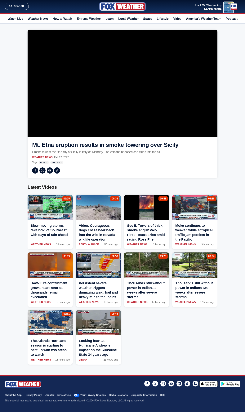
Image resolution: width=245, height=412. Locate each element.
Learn (109, 18)
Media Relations (118, 395)
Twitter (42, 170)
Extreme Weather (89, 18)
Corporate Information (144, 395)
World (43, 162)
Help (162, 395)
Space (147, 18)
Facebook (35, 170)
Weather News (38, 18)
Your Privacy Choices (93, 395)
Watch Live (15, 18)
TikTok (187, 383)
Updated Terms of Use (58, 395)
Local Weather (128, 18)
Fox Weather (122, 6)
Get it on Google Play (230, 384)
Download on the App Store (208, 384)
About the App (13, 395)
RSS (195, 383)
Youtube (171, 383)
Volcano (56, 162)
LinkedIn (179, 383)
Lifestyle (163, 18)
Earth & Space (89, 244)
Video (177, 18)
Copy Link (57, 170)
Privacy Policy (33, 395)
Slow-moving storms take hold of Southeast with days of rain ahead (49, 230)
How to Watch (62, 18)
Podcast (231, 18)
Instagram (163, 383)
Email (50, 170)
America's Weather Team (203, 18)
